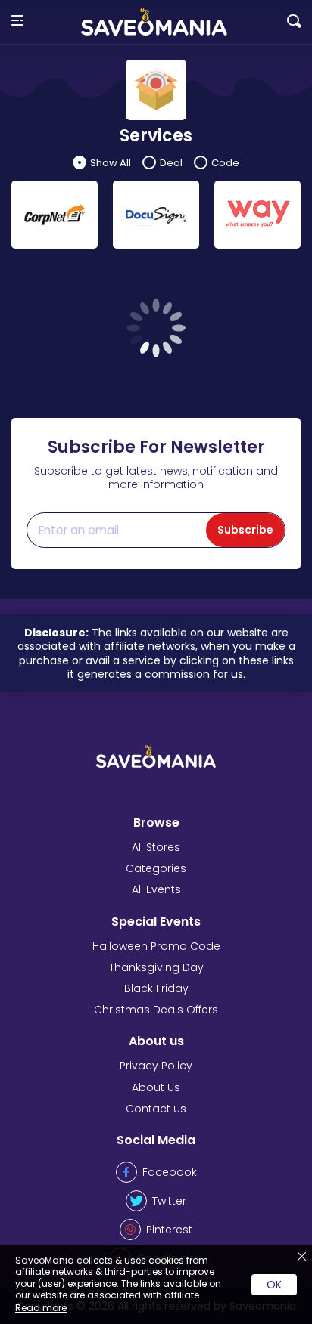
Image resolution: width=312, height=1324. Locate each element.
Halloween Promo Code (156, 946)
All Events (156, 889)
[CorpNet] (54, 215)
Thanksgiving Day (156, 967)
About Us (156, 1087)
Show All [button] (110, 162)
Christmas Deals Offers (156, 1009)
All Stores (156, 847)
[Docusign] (156, 215)
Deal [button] (171, 162)
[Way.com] (257, 215)
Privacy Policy (156, 1065)
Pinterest (169, 1229)
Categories (156, 868)
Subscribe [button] (245, 529)
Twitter (169, 1200)
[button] (17, 21)
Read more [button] (41, 1307)
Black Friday (156, 988)
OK (274, 1284)
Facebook (169, 1172)
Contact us (156, 1108)
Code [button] (225, 162)
